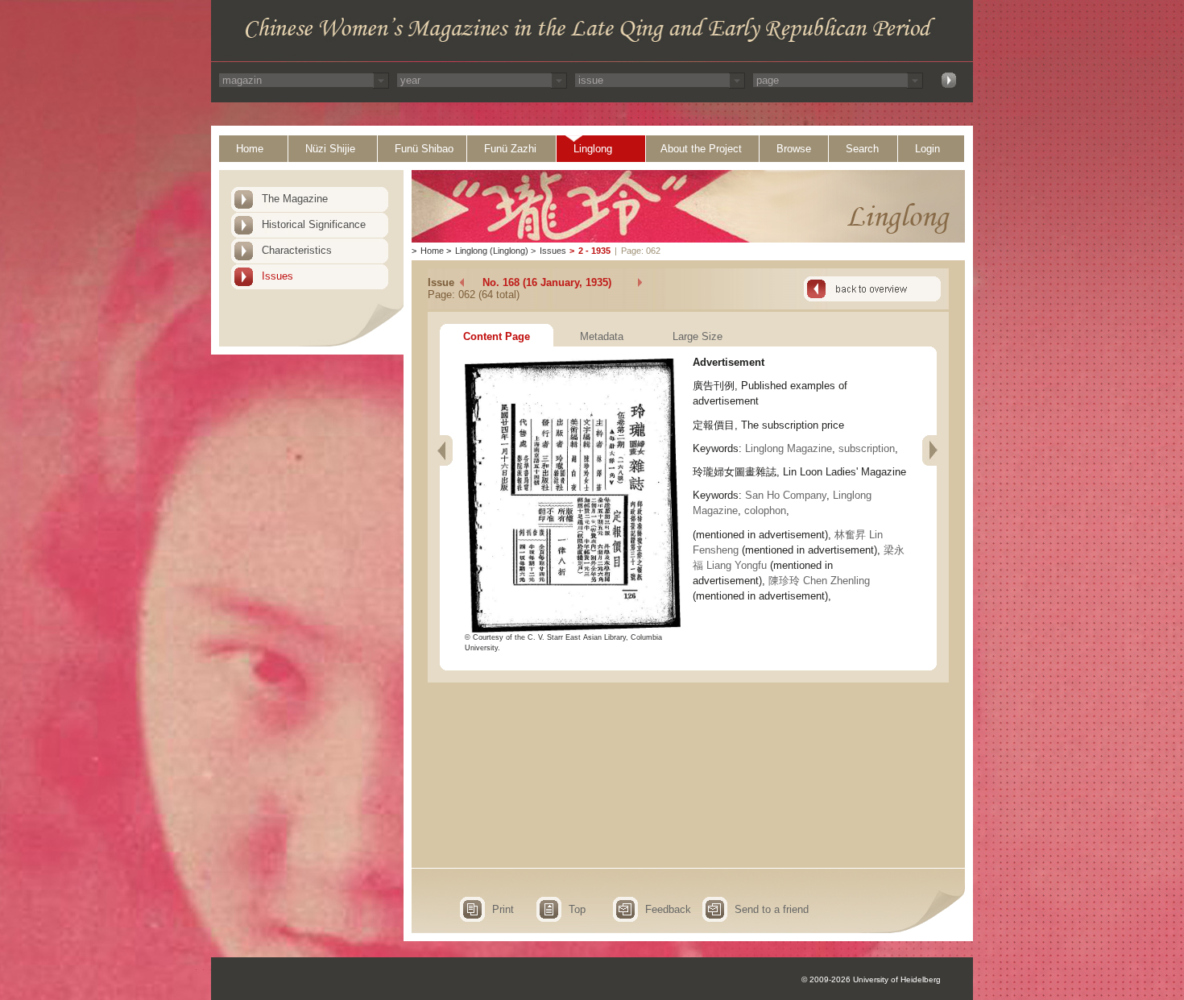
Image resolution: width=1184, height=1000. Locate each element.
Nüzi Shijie (330, 149)
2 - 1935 (594, 250)
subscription (866, 448)
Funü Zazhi (510, 149)
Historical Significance (314, 224)
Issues (277, 276)
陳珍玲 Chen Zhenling (819, 581)
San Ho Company (785, 495)
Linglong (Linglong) (491, 250)
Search (862, 149)
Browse (793, 149)
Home (249, 149)
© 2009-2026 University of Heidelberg (871, 979)
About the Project (701, 149)
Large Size (697, 336)
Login (927, 149)
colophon (765, 510)
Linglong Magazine (788, 448)
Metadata (601, 336)
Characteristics (297, 250)
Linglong (592, 149)
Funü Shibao (424, 149)
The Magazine (295, 199)
